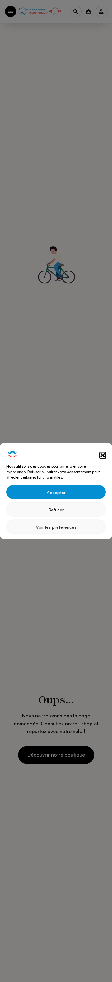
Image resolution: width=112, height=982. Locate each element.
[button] (103, 455)
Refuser (56, 509)
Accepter (56, 492)
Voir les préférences (56, 526)
